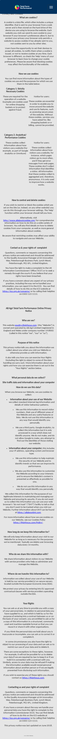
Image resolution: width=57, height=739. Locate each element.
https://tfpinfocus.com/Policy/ (28, 523)
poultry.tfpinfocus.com (26, 325)
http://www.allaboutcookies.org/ (19, 220)
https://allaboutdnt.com (29, 512)
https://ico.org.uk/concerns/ (16, 291)
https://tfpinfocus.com (33, 678)
